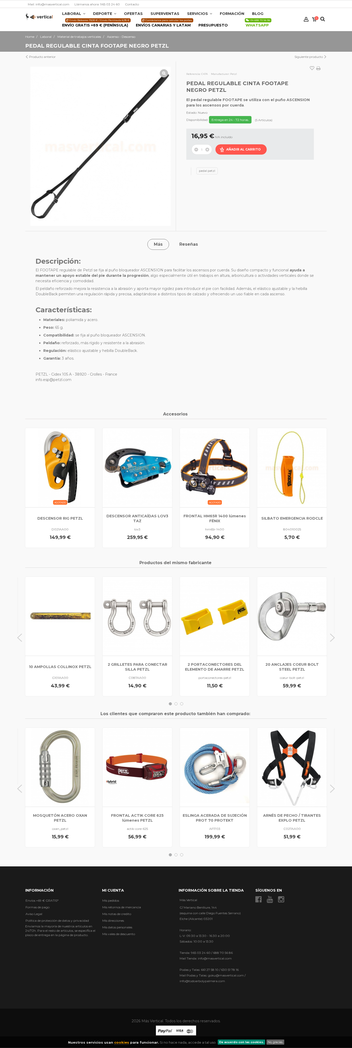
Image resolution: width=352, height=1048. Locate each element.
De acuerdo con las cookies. (241, 1042)
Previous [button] (19, 637)
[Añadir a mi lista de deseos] (312, 69)
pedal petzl (207, 171)
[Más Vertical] (39, 16)
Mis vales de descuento (118, 934)
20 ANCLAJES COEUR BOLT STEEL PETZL (292, 667)
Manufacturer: (220, 74)
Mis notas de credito (116, 914)
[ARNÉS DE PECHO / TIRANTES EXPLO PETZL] (292, 767)
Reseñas (188, 244)
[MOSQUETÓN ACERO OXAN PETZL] (60, 767)
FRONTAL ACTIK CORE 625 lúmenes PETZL (137, 818)
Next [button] (332, 637)
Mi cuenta (113, 890)
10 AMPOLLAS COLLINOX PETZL (60, 666)
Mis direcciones (113, 920)
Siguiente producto (309, 57)
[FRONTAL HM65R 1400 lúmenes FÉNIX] (214, 467)
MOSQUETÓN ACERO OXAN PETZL (60, 818)
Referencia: (193, 74)
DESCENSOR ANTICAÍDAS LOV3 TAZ (137, 518)
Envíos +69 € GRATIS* (42, 900)
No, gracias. (275, 1042)
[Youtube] (270, 899)
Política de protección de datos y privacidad (57, 920)
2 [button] (176, 703)
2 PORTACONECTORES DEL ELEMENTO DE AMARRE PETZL (214, 667)
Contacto (132, 4)
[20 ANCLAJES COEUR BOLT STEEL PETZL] (292, 616)
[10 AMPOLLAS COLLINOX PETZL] (60, 616)
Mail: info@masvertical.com (48, 4)
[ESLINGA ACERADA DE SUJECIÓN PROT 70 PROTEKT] (214, 767)
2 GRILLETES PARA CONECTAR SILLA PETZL (137, 667)
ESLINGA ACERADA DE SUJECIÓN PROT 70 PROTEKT (215, 818)
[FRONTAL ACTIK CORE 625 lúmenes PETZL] (137, 767)
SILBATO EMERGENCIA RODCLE (292, 518)
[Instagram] (281, 899)
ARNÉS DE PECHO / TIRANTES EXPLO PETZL (292, 818)
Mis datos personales (117, 927)
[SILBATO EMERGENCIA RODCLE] (292, 467)
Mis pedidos (110, 900)
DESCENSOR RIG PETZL (60, 518)
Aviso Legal (34, 914)
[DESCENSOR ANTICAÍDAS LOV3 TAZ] (137, 467)
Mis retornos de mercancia (121, 907)
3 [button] (181, 703)
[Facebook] (258, 899)
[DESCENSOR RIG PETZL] (60, 467)
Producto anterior (42, 57)
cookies (121, 1042)
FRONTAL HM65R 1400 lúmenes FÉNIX (214, 518)
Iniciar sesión (306, 19)
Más (158, 244)
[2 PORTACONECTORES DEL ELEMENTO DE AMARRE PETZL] (214, 616)
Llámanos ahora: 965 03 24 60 (97, 4)
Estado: (191, 112)
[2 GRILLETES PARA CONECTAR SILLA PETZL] (137, 616)
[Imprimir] (318, 68)
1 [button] (170, 703)
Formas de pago (37, 907)
